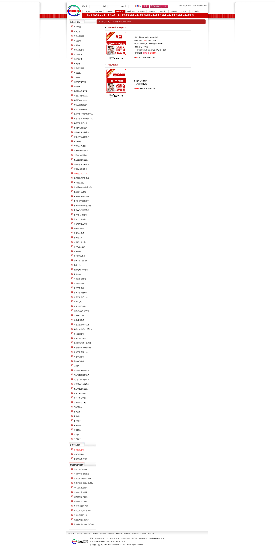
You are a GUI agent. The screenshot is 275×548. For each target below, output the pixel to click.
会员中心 (195, 11)
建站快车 (141, 11)
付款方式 (151, 534)
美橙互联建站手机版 (81, 325)
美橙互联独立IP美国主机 (83, 119)
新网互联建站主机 (81, 297)
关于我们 (196, 6)
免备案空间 (130, 11)
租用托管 (103, 534)
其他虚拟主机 (79, 320)
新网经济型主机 (80, 242)
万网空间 (109, 11)
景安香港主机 (79, 233)
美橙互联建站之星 (81, 123)
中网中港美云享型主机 (82, 206)
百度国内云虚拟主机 (81, 380)
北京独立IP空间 (80, 82)
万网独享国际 (79, 68)
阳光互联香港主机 (81, 352)
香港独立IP (78, 55)
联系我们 (143, 534)
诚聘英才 (119, 534)
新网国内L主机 (79, 256)
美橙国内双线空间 (81, 91)
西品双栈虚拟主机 (81, 389)
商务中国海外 (79, 361)
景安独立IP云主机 (80, 224)
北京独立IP (78, 59)
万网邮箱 (95, 534)
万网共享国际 (79, 36)
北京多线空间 (79, 284)
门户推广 (77, 439)
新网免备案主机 (80, 398)
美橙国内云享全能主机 (82, 343)
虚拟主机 (111, 22)
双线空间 (87, 534)
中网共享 (77, 412)
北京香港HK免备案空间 (83, 187)
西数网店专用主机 (124, 22)
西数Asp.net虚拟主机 (81, 164)
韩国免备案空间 (80, 279)
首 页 (88, 11)
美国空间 (77, 41)
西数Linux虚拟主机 (81, 151)
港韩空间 (77, 274)
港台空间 (77, 142)
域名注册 (98, 11)
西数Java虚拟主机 (80, 169)
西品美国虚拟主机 (81, 160)
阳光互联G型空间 (80, 261)
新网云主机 (78, 238)
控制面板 (203, 6)
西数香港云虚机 (80, 146)
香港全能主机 (79, 50)
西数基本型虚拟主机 (81, 137)
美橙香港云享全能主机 (82, 348)
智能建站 (77, 430)
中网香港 (77, 421)
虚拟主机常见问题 (81, 459)
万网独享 (77, 64)
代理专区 (184, 11)
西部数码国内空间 (81, 128)
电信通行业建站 (80, 192)
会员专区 (189, 6)
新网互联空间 (79, 288)
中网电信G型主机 (80, 215)
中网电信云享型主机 (81, 210)
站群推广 (77, 435)
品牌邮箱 (152, 11)
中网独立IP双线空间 (81, 196)
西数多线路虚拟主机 (81, 132)
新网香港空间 (79, 316)
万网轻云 (77, 45)
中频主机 (77, 265)
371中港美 (77, 302)
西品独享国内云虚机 (81, 371)
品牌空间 (119, 11)
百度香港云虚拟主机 (81, 384)
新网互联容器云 (80, 338)
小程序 (76, 366)
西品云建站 (78, 407)
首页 (103, 22)
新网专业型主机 (80, 403)
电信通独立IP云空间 (81, 178)
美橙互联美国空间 (81, 109)
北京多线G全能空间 (81, 311)
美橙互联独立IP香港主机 (83, 114)
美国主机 (77, 73)
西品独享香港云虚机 (81, 375)
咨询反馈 (135, 534)
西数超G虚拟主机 (80, 155)
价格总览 (127, 534)
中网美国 (77, 425)
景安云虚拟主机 (80, 219)
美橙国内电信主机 (81, 96)
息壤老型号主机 (80, 306)
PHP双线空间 (79, 183)
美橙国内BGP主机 (81, 100)
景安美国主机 (79, 334)
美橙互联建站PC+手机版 (83, 329)
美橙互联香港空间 (81, 105)
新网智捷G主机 (79, 247)
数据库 (162, 11)
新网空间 (77, 251)
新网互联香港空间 (81, 293)
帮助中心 (182, 6)
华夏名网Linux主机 (81, 270)
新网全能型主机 (80, 393)
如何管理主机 (79, 454)
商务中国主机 (79, 357)
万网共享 (77, 32)
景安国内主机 (79, 229)
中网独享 (77, 416)
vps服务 (174, 11)
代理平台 (77, 77)
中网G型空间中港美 (81, 201)
